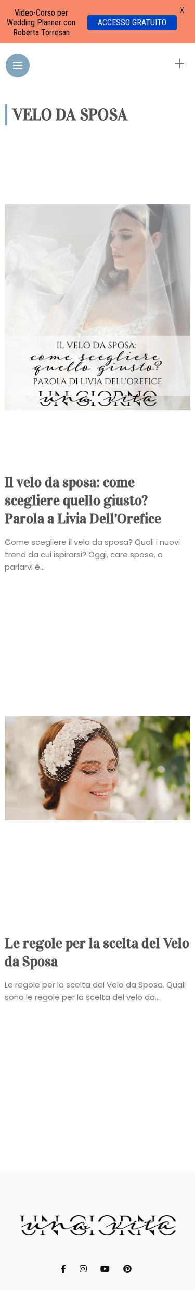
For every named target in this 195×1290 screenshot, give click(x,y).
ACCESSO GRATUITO (132, 23)
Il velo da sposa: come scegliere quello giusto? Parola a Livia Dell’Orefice (83, 500)
